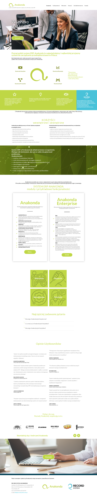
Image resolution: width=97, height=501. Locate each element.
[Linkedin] (78, 435)
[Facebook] (74, 435)
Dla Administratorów (78, 5)
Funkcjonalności (56, 5)
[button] (48, 319)
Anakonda (48, 5)
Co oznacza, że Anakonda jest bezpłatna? (37, 323)
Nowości (70, 5)
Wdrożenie (63, 5)
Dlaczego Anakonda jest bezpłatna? (35, 328)
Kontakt (86, 5)
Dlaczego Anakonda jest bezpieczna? (35, 319)
